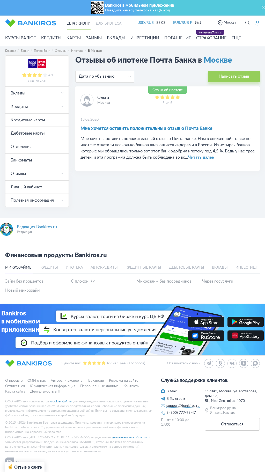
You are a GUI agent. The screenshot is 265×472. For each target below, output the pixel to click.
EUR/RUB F (182, 23)
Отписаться (15, 386)
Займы (94, 38)
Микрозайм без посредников (164, 281)
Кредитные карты (28, 120)
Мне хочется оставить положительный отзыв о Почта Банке (146, 128)
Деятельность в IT (45, 391)
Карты (74, 38)
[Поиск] (247, 23)
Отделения (21, 147)
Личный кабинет (26, 187)
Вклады (116, 38)
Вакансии (96, 380)
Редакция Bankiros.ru (37, 227)
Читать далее (201, 157)
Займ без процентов (24, 281)
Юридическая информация (52, 386)
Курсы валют (20, 38)
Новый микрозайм (22, 290)
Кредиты (51, 38)
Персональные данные (99, 386)
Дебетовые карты (28, 133)
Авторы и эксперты (67, 380)
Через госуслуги (217, 281)
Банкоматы (21, 160)
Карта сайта (15, 391)
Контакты (131, 386)
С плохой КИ (83, 281)
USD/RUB (145, 23)
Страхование (211, 38)
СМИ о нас (36, 380)
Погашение (177, 38)
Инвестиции (144, 38)
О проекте (14, 380)
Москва (230, 22)
